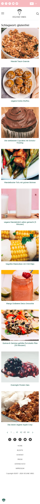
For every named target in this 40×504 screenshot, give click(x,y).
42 (21, 432)
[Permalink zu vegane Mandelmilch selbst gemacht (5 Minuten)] (20, 204)
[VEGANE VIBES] (19, 13)
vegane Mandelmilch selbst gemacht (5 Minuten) (20, 223)
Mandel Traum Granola (20, 61)
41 (17, 432)
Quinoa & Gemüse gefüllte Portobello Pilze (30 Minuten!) (20, 344)
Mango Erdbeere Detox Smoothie (20, 303)
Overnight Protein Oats (20, 385)
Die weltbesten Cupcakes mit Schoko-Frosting (20, 141)
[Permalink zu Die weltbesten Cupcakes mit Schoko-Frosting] (20, 122)
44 (28, 432)
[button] (3, 500)
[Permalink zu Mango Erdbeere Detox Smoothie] (20, 285)
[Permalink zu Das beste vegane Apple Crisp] (20, 406)
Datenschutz (20, 464)
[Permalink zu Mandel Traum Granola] (20, 43)
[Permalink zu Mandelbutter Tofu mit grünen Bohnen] (20, 164)
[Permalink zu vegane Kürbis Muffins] (20, 82)
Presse (20, 459)
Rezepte (20, 450)
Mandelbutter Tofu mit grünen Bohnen (20, 182)
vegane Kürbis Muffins (20, 101)
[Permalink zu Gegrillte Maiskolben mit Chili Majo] (20, 245)
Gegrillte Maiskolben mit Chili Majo (20, 264)
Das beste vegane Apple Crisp (20, 425)
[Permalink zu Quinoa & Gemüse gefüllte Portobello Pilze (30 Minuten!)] (20, 325)
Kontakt (20, 455)
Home (20, 446)
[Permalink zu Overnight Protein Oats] (20, 366)
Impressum (20, 468)
